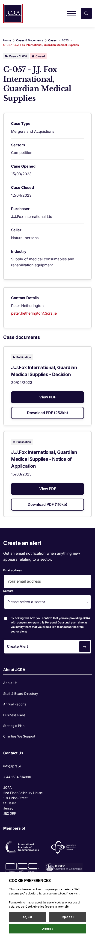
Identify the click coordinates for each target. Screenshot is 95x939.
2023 (65, 40)
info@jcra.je (12, 766)
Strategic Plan (13, 726)
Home (7, 40)
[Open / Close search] (86, 13)
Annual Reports (14, 704)
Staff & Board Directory (20, 693)
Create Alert (17, 646)
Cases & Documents (29, 40)
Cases (52, 40)
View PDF (47, 397)
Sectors (8, 591)
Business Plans (14, 715)
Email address (12, 570)
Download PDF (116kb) (47, 504)
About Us (10, 683)
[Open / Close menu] (71, 13)
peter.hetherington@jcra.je (34, 313)
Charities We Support (19, 736)
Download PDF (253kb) (47, 412)
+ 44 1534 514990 (17, 777)
